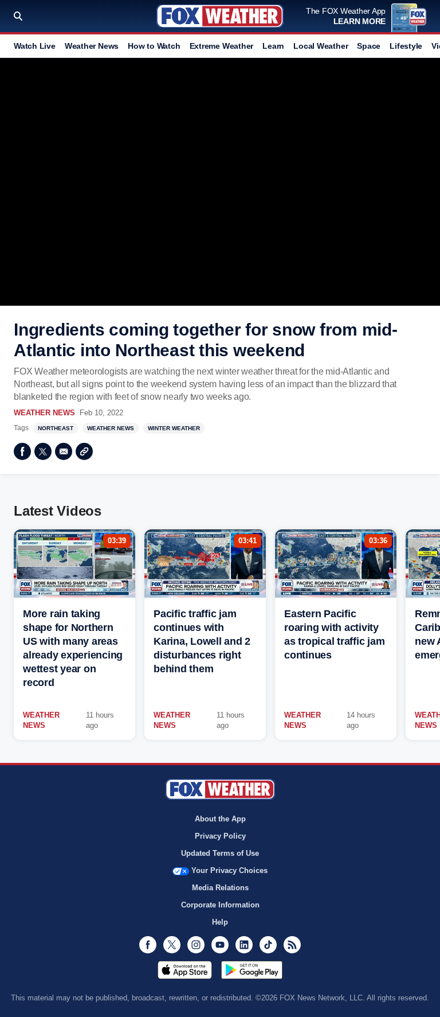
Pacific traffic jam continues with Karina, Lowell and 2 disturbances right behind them (202, 641)
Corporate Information (220, 905)
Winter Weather (174, 428)
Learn (273, 45)
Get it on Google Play (251, 970)
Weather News (92, 45)
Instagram (196, 944)
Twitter (43, 451)
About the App (220, 819)
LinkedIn (244, 944)
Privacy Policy (220, 836)
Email (63, 451)
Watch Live (35, 45)
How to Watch (154, 45)
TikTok (268, 944)
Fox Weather (220, 16)
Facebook (22, 451)
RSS (292, 944)
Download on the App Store (185, 970)
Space (368, 45)
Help (220, 922)
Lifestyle (406, 45)
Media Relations (220, 887)
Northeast (55, 428)
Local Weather (320, 45)
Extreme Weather (222, 45)
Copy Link (84, 451)
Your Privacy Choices (229, 870)
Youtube (220, 944)
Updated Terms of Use (220, 853)
